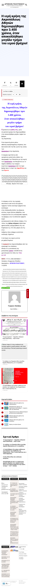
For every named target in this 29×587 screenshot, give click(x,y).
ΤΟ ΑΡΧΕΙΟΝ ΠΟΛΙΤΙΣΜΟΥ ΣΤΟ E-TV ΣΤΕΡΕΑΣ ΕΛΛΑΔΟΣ (14, 508)
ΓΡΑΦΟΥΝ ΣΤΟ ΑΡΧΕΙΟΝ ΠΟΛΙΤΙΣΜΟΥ (22, 505)
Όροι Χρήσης (21, 552)
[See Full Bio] (18, 309)
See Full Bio (13, 309)
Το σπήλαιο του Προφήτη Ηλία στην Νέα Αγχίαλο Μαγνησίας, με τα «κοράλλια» (14, 445)
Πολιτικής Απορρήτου (23, 555)
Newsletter (27, 293)
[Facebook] (20, 549)
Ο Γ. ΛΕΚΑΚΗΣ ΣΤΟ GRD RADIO (5, 571)
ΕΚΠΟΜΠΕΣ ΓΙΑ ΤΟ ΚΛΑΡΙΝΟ (5, 561)
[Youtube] (23, 549)
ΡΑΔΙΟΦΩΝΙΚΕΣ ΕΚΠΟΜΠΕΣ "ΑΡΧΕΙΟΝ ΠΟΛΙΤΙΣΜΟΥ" (4, 552)
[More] (22, 84)
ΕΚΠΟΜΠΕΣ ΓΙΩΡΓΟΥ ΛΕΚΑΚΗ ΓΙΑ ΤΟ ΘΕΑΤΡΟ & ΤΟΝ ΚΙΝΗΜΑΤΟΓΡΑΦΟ (14, 540)
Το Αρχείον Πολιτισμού (21, 558)
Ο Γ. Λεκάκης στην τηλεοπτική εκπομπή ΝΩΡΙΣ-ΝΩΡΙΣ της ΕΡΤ (13, 484)
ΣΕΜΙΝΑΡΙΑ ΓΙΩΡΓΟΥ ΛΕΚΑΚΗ (23, 490)
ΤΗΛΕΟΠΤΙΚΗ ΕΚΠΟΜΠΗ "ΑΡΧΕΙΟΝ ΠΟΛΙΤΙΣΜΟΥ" (13, 514)
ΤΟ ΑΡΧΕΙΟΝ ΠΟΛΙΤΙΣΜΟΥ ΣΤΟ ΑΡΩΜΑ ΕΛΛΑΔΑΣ (14, 490)
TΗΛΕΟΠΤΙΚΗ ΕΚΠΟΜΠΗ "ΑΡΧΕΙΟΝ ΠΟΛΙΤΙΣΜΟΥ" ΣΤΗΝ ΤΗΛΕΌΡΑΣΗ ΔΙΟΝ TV (14, 500)
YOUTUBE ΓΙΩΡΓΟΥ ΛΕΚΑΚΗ (14, 494)
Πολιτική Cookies (22, 553)
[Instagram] (21, 549)
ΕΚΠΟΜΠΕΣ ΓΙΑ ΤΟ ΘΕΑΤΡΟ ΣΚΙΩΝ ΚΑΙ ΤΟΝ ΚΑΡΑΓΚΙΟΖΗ (5, 575)
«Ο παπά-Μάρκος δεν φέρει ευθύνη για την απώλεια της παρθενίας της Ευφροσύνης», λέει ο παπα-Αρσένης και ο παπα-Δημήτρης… (14, 451)
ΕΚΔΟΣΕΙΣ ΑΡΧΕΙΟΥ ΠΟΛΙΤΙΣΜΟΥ (23, 487)
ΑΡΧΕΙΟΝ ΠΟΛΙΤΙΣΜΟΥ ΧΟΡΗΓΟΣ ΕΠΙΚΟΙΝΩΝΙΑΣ (22, 500)
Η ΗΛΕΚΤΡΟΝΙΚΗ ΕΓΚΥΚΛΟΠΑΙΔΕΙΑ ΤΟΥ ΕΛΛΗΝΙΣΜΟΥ (14, 6)
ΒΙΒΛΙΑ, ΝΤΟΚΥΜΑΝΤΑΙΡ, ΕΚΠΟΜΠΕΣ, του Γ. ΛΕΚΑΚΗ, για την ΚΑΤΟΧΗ (23, 512)
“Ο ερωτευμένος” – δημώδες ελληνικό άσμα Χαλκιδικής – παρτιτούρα (14, 440)
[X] (22, 549)
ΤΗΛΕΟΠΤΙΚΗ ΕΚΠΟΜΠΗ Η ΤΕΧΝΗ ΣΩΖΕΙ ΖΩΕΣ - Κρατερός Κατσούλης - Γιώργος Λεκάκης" (14, 527)
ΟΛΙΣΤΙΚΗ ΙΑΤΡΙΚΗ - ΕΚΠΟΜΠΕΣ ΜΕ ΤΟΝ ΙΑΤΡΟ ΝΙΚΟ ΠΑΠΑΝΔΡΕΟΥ (5, 566)
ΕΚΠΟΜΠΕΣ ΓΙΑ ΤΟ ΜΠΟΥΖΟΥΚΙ (5, 557)
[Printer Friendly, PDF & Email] (5, 288)
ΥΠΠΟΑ (8, 259)
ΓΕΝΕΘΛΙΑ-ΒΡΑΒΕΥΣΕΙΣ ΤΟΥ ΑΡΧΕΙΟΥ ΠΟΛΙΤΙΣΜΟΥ (22, 494)
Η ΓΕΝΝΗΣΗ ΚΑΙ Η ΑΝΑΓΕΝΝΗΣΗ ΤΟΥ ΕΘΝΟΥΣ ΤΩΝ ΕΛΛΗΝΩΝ (14, 520)
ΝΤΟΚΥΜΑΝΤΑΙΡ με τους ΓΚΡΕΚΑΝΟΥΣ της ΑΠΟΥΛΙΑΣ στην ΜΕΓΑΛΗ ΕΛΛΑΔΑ (14, 533)
